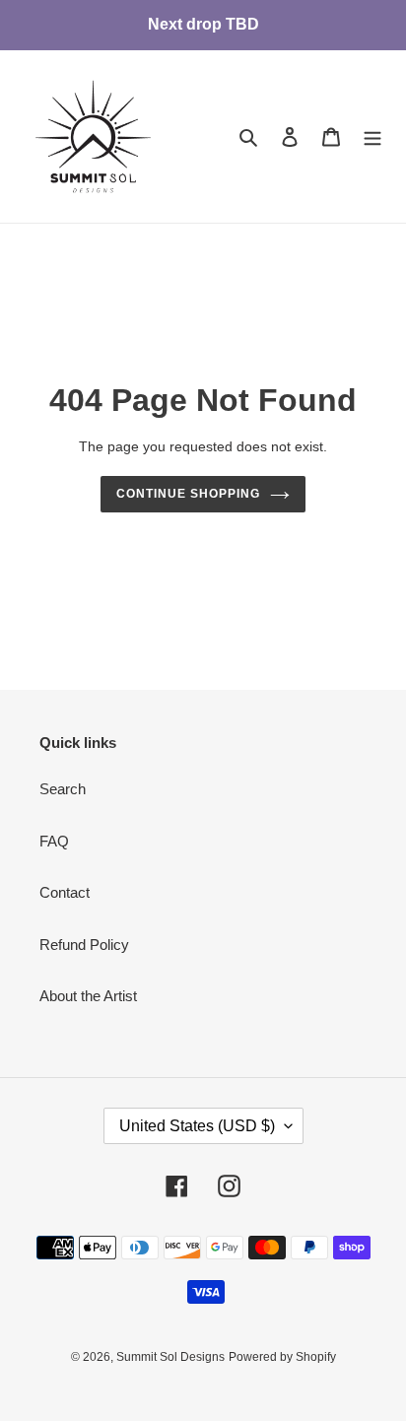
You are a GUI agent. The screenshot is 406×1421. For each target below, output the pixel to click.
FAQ (54, 841)
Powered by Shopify (282, 1357)
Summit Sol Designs (170, 1357)
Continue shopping (188, 494)
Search (62, 788)
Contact (64, 892)
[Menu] (372, 136)
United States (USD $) (197, 1125)
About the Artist (88, 995)
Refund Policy (84, 944)
